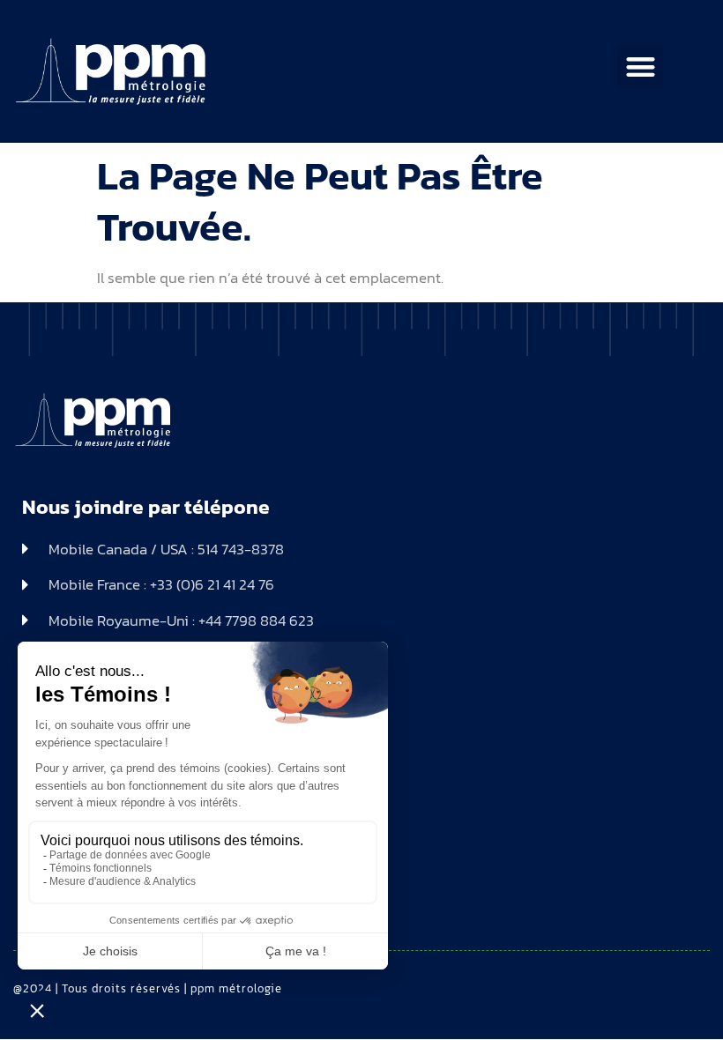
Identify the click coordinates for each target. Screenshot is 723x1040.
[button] (640, 67)
